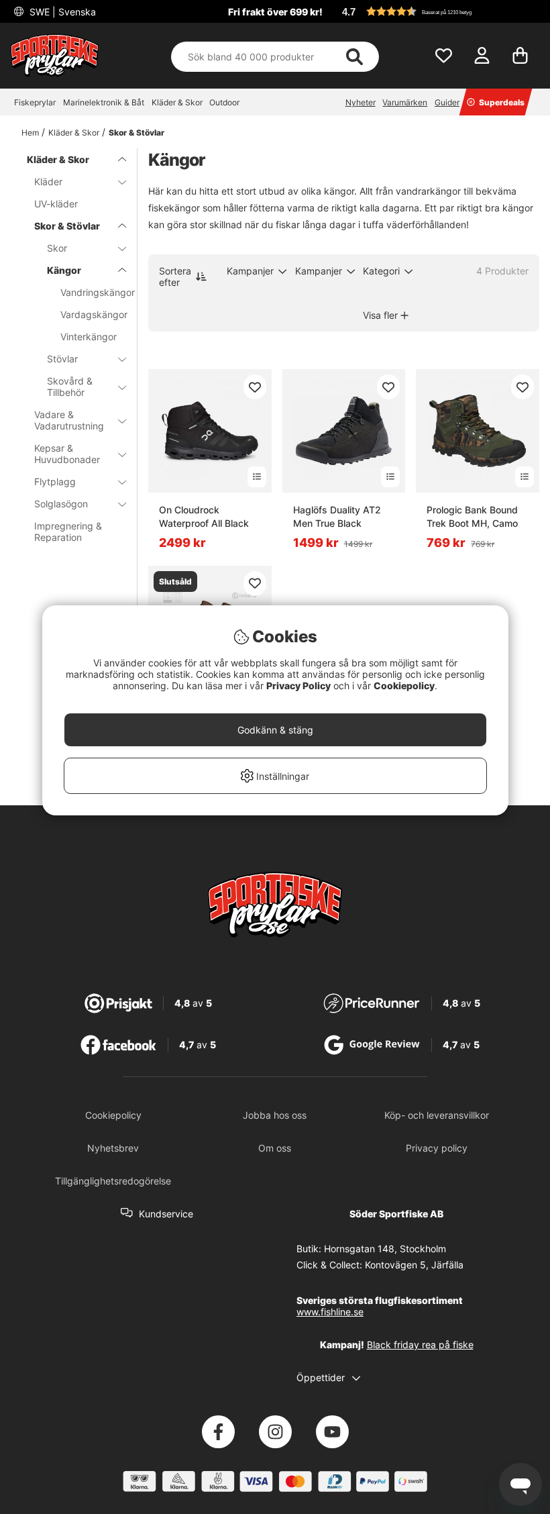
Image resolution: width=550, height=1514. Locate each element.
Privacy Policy (298, 685)
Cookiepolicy (404, 685)
